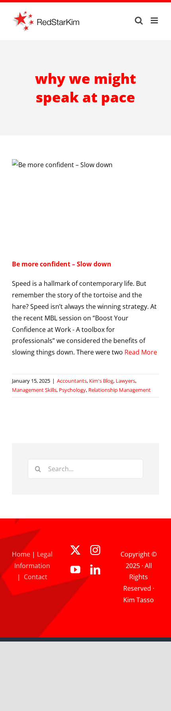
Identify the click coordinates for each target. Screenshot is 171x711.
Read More (140, 352)
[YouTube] (75, 569)
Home (21, 554)
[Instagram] (95, 550)
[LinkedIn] (95, 569)
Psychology (72, 389)
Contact (35, 576)
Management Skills (34, 389)
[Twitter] (75, 550)
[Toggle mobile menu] (155, 20)
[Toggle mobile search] (139, 20)
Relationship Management (119, 389)
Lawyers (125, 380)
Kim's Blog (101, 380)
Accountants (72, 380)
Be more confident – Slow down (61, 264)
